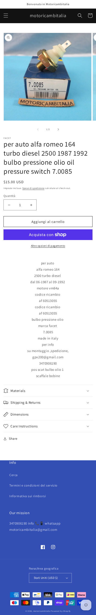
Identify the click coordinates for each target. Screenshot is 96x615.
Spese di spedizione (33, 188)
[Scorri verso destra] (58, 129)
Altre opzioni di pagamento (48, 245)
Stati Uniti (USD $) (46, 578)
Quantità (9, 196)
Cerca (13, 475)
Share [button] (13, 438)
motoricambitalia (41, 611)
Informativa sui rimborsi (27, 496)
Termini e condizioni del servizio (33, 485)
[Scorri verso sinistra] (38, 129)
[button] (6, 15)
